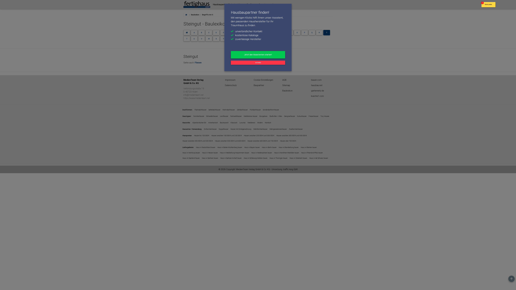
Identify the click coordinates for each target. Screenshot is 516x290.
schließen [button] (258, 63)
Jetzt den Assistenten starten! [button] (258, 54)
